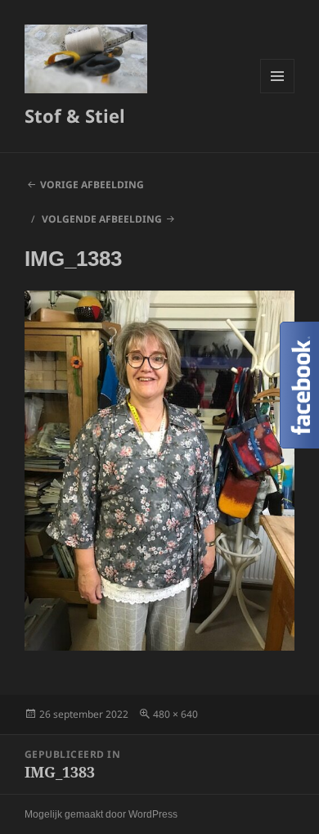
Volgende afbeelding (102, 219)
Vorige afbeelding (92, 185)
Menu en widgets (277, 92)
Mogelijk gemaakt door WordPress (101, 814)
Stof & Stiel (75, 115)
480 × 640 (175, 714)
